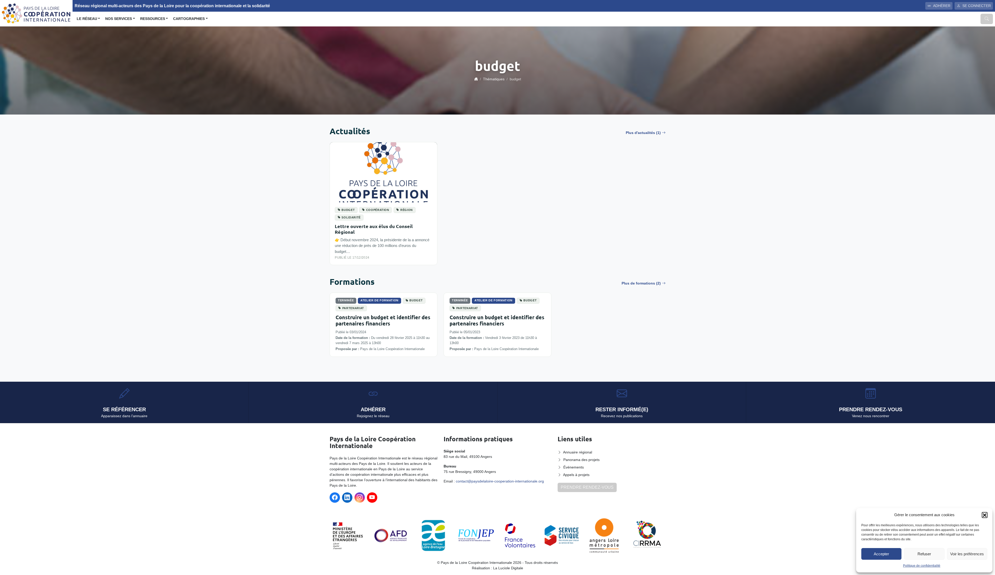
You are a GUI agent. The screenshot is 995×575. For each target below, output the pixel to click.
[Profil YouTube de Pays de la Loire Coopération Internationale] (372, 497)
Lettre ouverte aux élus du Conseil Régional (374, 229)
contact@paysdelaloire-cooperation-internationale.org (500, 481)
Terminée (346, 300)
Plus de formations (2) (641, 283)
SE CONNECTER (976, 6)
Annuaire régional (577, 452)
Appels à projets (576, 475)
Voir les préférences (967, 554)
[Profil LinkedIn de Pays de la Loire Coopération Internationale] (347, 497)
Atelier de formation (379, 300)
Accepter (881, 554)
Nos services (118, 19)
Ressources (152, 19)
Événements (573, 467)
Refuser (924, 554)
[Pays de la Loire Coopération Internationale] (36, 13)
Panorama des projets (581, 460)
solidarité (351, 217)
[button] (984, 514)
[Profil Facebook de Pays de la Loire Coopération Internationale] (335, 497)
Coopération (377, 209)
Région (406, 209)
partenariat (353, 308)
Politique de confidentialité (921, 565)
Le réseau (87, 19)
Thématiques (493, 79)
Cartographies (189, 19)
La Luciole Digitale (508, 568)
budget (348, 209)
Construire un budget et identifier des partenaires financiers (383, 320)
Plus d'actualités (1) (643, 133)
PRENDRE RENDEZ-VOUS (587, 487)
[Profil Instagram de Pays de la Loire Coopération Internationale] (359, 497)
